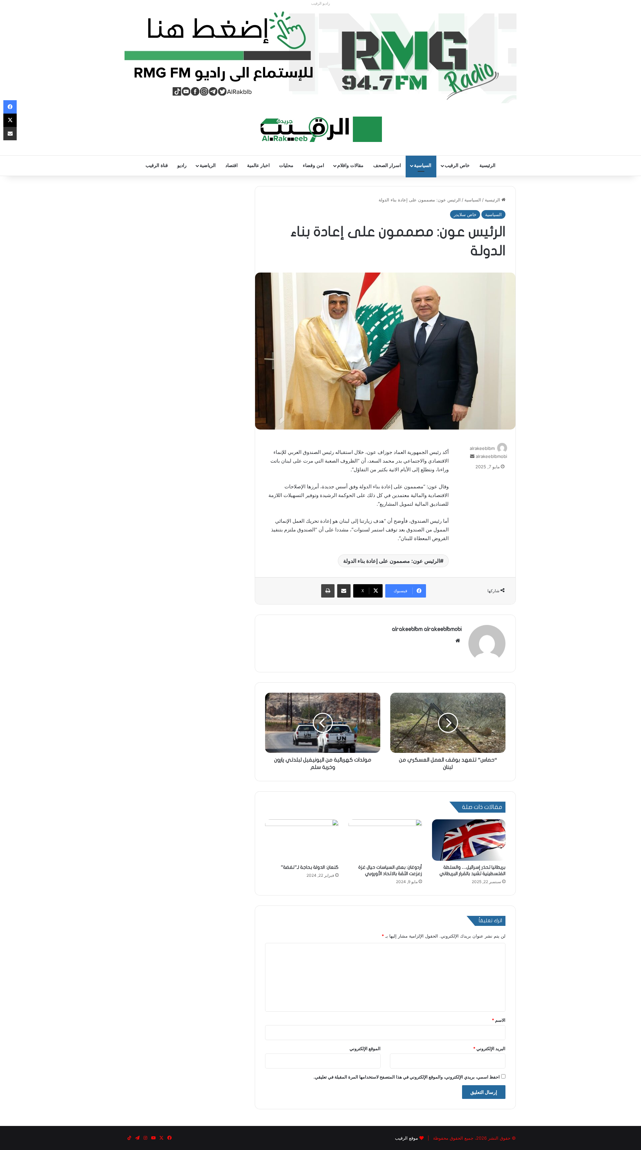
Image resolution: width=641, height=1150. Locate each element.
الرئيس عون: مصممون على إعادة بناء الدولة (391, 560)
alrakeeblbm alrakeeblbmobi (427, 629)
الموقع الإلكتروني (365, 1048)
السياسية (422, 165)
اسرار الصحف (387, 165)
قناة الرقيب (157, 165)
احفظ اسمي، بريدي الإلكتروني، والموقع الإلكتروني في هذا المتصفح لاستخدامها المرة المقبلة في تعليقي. (406, 1077)
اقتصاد (231, 165)
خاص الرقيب (457, 165)
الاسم (498, 1020)
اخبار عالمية (258, 165)
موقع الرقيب (406, 1138)
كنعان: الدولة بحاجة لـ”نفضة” (310, 867)
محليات (286, 165)
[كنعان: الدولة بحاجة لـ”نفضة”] (302, 840)
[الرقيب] (320, 129)
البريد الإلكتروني (489, 1048)
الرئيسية (487, 165)
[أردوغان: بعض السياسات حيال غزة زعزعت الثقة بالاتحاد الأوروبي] (385, 840)
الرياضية (208, 165)
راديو (182, 165)
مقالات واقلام (350, 165)
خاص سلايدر (465, 214)
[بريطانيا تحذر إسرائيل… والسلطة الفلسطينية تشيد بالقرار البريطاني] (468, 840)
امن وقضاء (313, 165)
